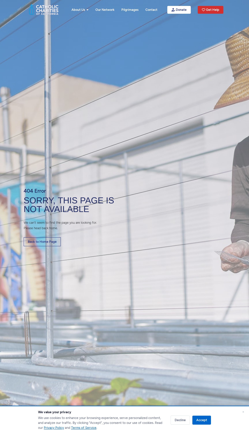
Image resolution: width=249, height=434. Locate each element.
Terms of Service (83, 428)
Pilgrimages (129, 10)
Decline (180, 420)
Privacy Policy (54, 428)
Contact (151, 10)
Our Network (104, 10)
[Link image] (44, 9)
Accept (201, 420)
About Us (78, 10)
